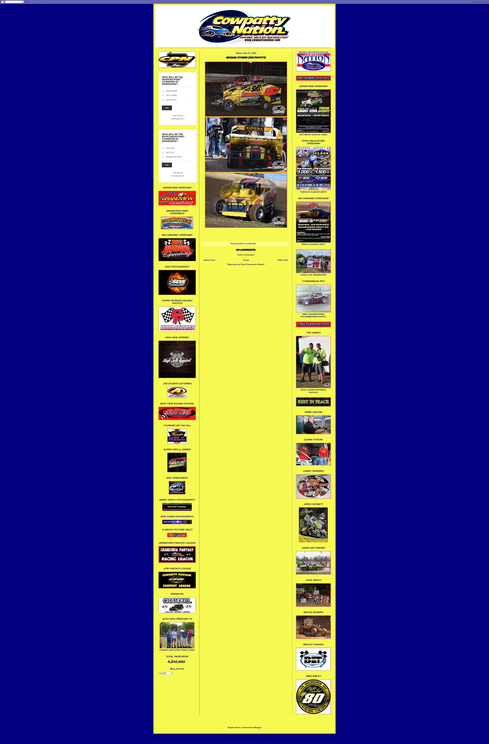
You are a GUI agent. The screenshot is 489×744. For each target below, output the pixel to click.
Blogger (257, 727)
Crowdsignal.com (178, 119)
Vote (167, 108)
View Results (178, 116)
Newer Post (209, 260)
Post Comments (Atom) (252, 264)
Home (246, 260)
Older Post (282, 260)
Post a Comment (245, 255)
